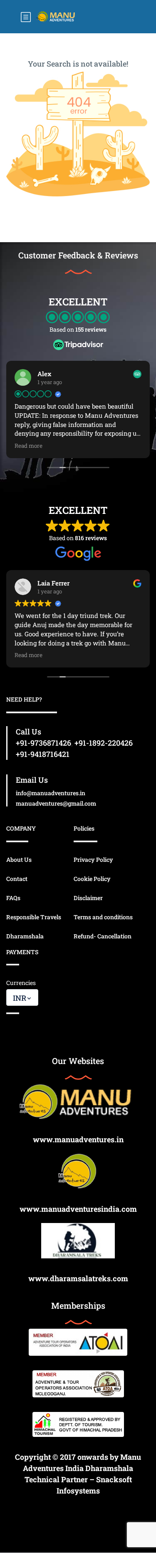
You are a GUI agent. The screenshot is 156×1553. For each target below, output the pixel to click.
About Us (19, 859)
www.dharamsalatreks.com (78, 1278)
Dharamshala (25, 936)
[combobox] (22, 997)
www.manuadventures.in (78, 1139)
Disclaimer (88, 898)
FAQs (13, 898)
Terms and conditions (103, 917)
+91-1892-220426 (103, 743)
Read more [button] (28, 445)
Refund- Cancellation (102, 936)
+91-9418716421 (42, 754)
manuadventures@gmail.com (56, 803)
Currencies (21, 983)
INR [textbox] (19, 998)
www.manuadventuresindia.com (78, 1209)
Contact (16, 879)
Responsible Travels (33, 917)
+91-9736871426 (43, 743)
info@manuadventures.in (50, 793)
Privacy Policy (93, 859)
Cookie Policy (92, 879)
